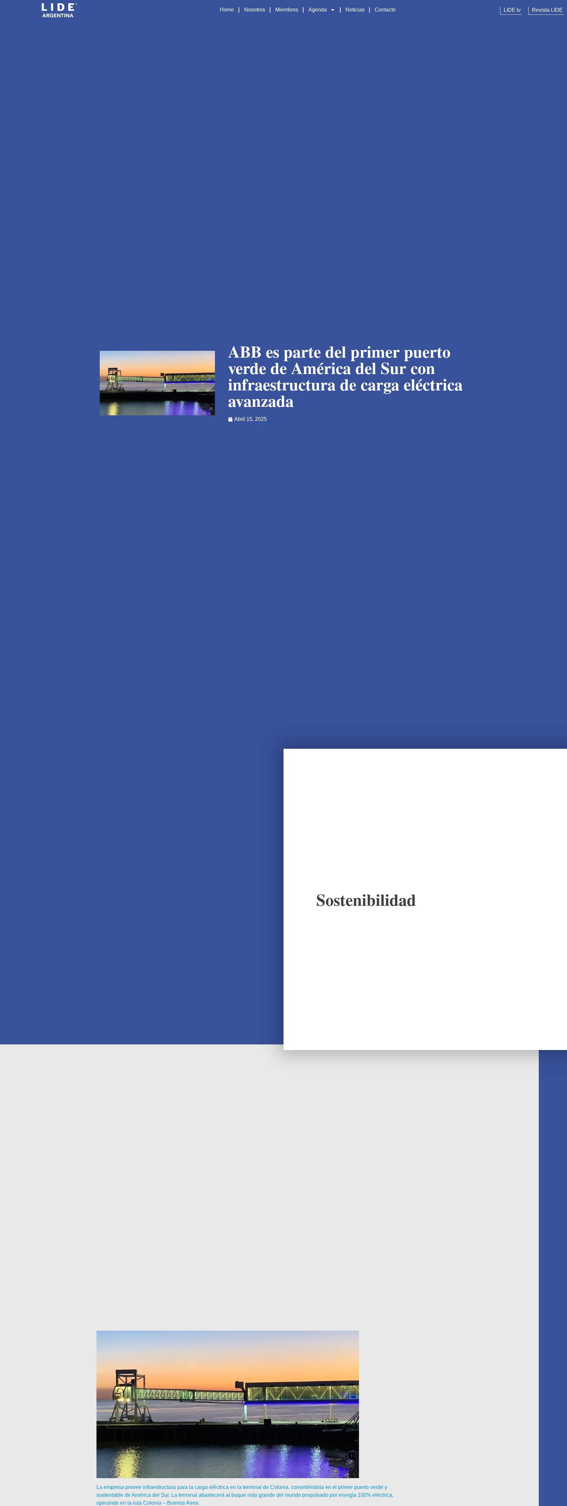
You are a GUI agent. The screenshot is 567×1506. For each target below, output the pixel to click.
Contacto (385, 9)
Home (227, 9)
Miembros (286, 9)
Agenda (317, 9)
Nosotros (254, 9)
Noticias (355, 9)
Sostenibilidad (366, 899)
